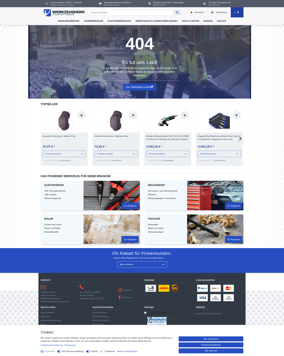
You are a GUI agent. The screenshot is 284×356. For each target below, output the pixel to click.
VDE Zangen (50, 194)
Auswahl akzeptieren (211, 345)
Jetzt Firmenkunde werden (208, 313)
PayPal (94, 351)
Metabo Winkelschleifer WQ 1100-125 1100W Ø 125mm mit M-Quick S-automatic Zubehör (167, 137)
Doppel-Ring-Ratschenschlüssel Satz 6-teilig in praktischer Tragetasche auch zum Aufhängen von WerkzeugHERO (218, 138)
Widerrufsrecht (47, 312)
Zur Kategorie (130, 206)
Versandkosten (64, 160)
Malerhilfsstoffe (51, 232)
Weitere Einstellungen (127, 351)
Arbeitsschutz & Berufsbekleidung (156, 21)
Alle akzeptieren (211, 339)
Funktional (109, 351)
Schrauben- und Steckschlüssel (162, 191)
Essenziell (50, 351)
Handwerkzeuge (93, 21)
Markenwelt (97, 324)
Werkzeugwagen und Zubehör (162, 198)
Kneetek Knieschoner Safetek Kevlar (112, 136)
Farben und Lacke (53, 224)
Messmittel (153, 224)
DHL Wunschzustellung (73, 351)
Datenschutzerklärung (51, 320)
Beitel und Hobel (155, 228)
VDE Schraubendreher (55, 191)
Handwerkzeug (99, 312)
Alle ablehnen (211, 351)
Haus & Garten (190, 21)
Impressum (46, 316)
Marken (208, 21)
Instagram (128, 290)
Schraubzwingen (155, 232)
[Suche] (177, 12)
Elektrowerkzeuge (119, 21)
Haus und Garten (100, 320)
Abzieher (152, 194)
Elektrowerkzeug (100, 316)
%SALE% (221, 21)
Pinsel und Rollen (52, 228)
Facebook (126, 297)
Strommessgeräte (52, 198)
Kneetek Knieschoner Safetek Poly (59, 136)
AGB (43, 324)
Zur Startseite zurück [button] (138, 87)
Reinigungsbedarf (69, 21)
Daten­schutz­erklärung (52, 345)
